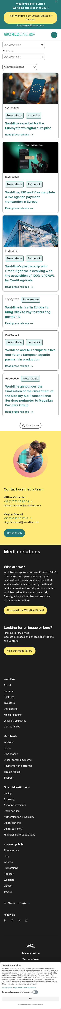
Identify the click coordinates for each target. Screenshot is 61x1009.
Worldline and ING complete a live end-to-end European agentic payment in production (30, 354)
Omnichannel (11, 754)
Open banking (12, 811)
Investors (9, 702)
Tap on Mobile (12, 771)
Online (7, 748)
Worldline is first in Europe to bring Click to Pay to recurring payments (27, 312)
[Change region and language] (29, 903)
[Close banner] (58, 3)
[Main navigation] (54, 35)
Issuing (8, 793)
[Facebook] (12, 920)
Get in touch (14, 533)
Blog (6, 856)
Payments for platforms (18, 765)
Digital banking (12, 822)
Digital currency (13, 828)
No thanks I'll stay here (30, 25)
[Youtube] (19, 920)
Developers (10, 708)
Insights (8, 862)
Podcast (9, 873)
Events (8, 891)
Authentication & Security (19, 816)
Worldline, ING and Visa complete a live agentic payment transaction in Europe (30, 197)
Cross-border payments (18, 759)
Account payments (15, 805)
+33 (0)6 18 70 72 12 (16, 518)
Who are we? (14, 567)
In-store (8, 742)
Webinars (9, 879)
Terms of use (30, 959)
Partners (9, 697)
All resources (11, 850)
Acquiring (9, 799)
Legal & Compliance (15, 720)
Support (8, 777)
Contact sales (12, 726)
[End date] (24, 57)
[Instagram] (26, 920)
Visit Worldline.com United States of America (30, 17)
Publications (11, 868)
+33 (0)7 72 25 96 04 (17, 501)
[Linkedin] (5, 920)
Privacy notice (31, 953)
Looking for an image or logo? (28, 627)
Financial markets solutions (19, 834)
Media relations (13, 714)
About (7, 685)
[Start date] (24, 45)
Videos (8, 885)
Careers (8, 691)
